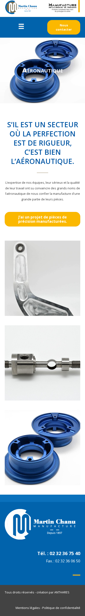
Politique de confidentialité (61, 608)
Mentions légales (28, 608)
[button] (63, 27)
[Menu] (21, 26)
